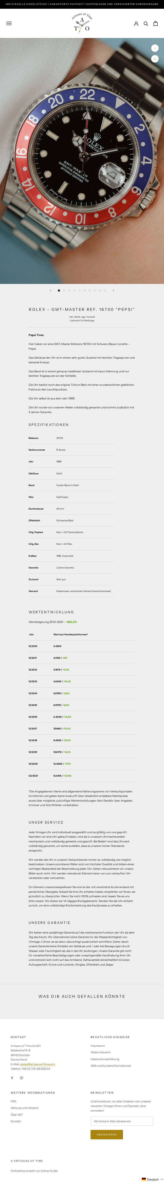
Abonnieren (107, 1134)
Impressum (98, 1045)
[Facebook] (12, 1077)
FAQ (13, 1101)
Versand (90, 317)
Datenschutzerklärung (105, 1059)
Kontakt (16, 1121)
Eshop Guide (49, 1170)
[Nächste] (113, 290)
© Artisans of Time (27, 1160)
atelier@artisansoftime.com (37, 1064)
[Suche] (146, 23)
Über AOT (17, 1114)
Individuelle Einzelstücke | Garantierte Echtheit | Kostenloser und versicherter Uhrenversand (82, 4)
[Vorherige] (50, 290)
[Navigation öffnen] (9, 23)
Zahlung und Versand (24, 1107)
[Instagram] (21, 1077)
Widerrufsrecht (100, 1052)
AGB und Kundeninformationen (111, 1065)
